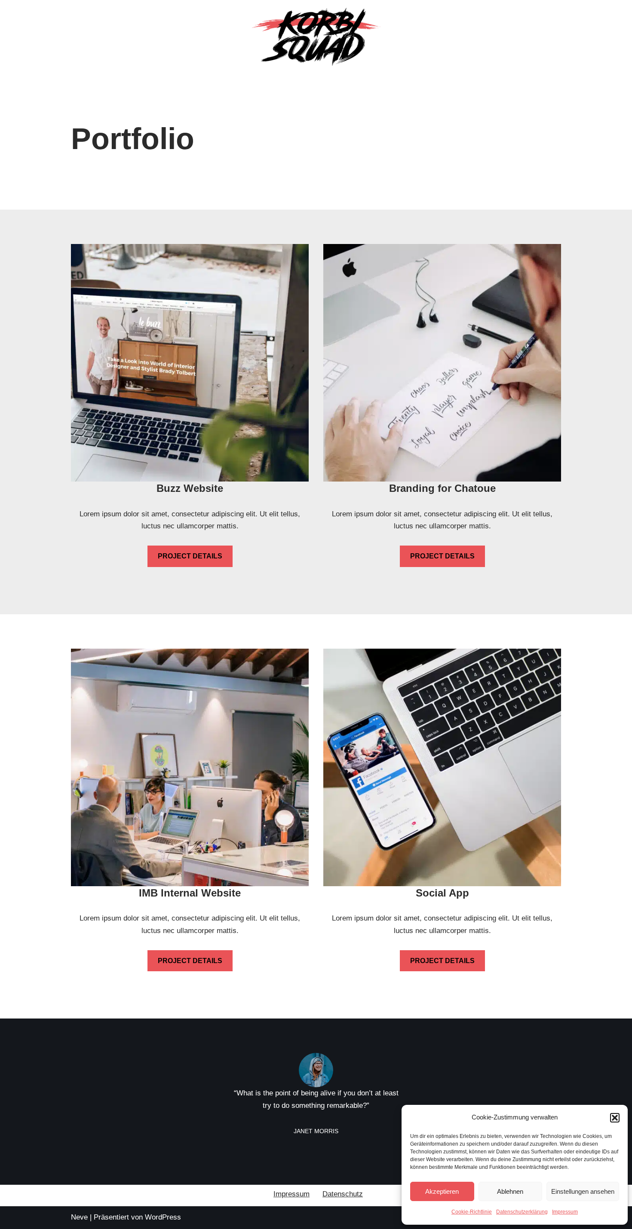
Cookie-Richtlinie (471, 1212)
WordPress (163, 1217)
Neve (79, 1217)
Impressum (565, 1212)
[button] (615, 1117)
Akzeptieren (442, 1191)
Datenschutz (342, 1194)
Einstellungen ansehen (582, 1191)
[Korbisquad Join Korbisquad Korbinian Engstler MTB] (316, 37)
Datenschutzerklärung (522, 1212)
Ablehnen (510, 1191)
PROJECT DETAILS (190, 556)
